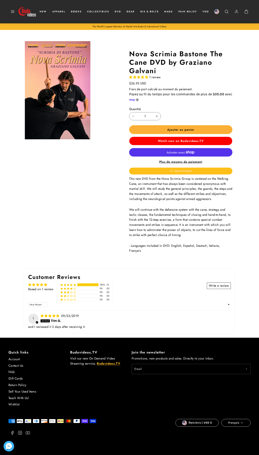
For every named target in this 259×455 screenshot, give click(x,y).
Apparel (58, 11)
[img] (50, 316)
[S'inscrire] (246, 369)
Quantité (135, 109)
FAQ (11, 372)
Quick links (18, 352)
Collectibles (98, 11)
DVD (118, 11)
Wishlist (13, 404)
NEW (43, 11)
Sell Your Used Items (22, 391)
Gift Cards (15, 378)
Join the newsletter (148, 352)
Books (76, 11)
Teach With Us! (18, 398)
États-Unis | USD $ (200, 422)
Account (14, 359)
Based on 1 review (40, 289)
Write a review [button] (219, 285)
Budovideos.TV (83, 352)
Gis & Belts (149, 11)
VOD (205, 11)
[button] (12, 11)
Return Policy (17, 385)
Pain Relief (187, 11)
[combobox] (226, 13)
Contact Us (15, 365)
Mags (168, 11)
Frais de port (138, 89)
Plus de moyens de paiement (180, 162)
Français (233, 422)
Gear (130, 11)
